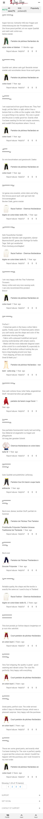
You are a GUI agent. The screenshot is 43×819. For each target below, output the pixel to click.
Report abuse (11, 51)
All (4, 10)
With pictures (22, 9)
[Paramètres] (39, 2)
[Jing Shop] (21, 2)
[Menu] (4, 2)
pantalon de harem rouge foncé (22, 401)
